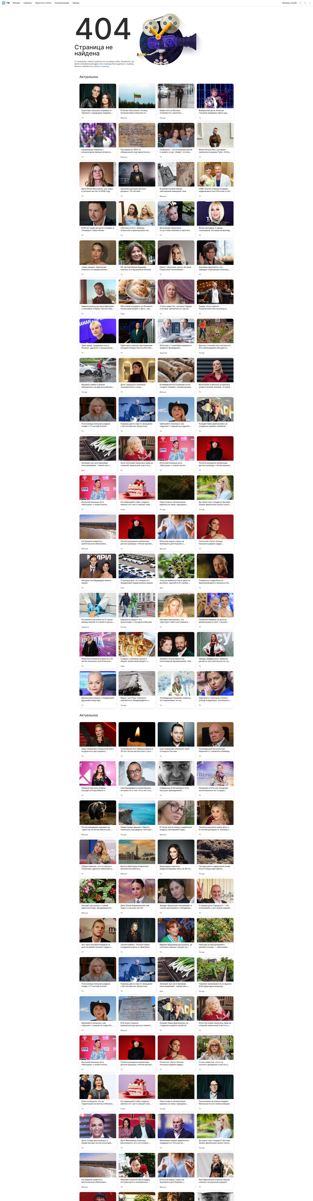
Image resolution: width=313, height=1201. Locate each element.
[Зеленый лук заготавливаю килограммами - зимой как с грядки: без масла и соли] (97, 454)
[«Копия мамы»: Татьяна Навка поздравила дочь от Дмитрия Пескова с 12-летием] (137, 1171)
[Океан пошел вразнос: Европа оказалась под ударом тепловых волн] (137, 1053)
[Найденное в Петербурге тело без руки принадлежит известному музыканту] (176, 1014)
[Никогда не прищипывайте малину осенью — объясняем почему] (215, 1171)
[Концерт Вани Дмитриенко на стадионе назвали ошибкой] (215, 415)
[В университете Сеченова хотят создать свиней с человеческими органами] (176, 376)
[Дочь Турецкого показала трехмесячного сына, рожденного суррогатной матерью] (137, 376)
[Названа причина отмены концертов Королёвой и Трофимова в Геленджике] (97, 1014)
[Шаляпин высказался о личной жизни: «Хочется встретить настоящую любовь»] (215, 728)
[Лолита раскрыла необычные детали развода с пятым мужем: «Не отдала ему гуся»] (215, 454)
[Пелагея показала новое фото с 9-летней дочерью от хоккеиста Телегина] (215, 1053)
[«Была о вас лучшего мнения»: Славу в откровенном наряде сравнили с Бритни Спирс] (215, 924)
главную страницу (101, 66)
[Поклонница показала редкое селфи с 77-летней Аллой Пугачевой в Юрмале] (97, 415)
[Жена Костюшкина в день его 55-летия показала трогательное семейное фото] (97, 650)
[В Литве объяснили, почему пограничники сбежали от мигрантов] (137, 102)
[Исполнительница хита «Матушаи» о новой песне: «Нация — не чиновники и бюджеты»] (176, 454)
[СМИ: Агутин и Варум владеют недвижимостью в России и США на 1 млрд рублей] (215, 180)
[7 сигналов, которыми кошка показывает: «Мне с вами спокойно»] (137, 846)
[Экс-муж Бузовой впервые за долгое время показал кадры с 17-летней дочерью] (97, 1171)
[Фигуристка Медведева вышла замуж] (97, 572)
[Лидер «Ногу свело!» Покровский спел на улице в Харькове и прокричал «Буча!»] (215, 298)
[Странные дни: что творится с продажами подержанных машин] (137, 572)
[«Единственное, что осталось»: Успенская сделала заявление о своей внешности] (97, 1093)
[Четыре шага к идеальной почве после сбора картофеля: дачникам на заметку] (215, 1093)
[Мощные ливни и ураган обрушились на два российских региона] (97, 376)
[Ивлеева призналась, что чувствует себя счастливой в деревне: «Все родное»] (176, 611)
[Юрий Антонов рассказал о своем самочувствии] (176, 728)
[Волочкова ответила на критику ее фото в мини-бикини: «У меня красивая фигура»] (215, 376)
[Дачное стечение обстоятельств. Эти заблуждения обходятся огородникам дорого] (215, 337)
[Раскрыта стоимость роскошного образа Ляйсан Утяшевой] (97, 768)
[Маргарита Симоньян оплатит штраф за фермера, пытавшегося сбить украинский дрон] (215, 689)
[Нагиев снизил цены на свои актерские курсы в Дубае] (137, 768)
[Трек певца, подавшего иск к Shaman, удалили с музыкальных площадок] (97, 337)
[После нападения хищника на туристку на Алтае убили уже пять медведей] (97, 1053)
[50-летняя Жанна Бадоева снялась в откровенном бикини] (137, 258)
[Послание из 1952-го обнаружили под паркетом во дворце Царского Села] (137, 141)
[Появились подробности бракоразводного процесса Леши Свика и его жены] (215, 572)
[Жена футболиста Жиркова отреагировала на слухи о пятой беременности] (97, 728)
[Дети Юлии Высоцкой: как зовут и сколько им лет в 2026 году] (97, 180)
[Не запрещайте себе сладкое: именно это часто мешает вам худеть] (137, 493)
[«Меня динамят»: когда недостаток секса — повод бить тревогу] (176, 846)
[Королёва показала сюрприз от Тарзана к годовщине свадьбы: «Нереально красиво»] (97, 102)
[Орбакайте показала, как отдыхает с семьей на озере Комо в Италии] (176, 415)
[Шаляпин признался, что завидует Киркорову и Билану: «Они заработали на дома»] (215, 258)
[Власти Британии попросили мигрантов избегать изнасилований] (137, 1093)
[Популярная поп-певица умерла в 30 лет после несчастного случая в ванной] (137, 975)
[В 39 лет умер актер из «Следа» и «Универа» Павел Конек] (97, 219)
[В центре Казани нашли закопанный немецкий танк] (176, 180)
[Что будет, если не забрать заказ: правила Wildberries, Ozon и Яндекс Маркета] (176, 807)
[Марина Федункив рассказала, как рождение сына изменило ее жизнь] (215, 807)
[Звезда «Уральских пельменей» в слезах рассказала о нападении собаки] (176, 1132)
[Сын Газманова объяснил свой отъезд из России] (176, 975)
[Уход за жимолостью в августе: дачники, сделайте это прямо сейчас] (176, 572)
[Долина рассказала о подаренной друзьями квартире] (97, 689)
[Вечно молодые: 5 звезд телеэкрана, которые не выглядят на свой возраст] (215, 219)
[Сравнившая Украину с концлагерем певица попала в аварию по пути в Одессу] (97, 141)
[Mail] (3, 3)
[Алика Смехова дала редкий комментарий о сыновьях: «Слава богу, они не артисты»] (176, 924)
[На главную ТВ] (7, 3)
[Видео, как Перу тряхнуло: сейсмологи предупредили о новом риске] (137, 689)
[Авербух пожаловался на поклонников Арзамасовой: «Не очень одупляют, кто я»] (176, 650)
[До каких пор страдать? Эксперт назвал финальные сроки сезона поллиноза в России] (215, 493)
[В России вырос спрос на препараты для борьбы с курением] (176, 533)
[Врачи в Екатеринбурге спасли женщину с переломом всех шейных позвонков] (97, 924)
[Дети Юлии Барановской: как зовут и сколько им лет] (137, 1132)
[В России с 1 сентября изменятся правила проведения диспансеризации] (176, 337)
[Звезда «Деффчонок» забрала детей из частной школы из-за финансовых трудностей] (215, 650)
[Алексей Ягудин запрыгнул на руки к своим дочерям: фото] (215, 768)
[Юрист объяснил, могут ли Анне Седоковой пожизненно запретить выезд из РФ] (176, 258)
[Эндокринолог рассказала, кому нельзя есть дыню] (176, 768)
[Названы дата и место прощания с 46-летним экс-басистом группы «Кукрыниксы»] (137, 415)
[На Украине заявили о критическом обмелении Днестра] (97, 533)
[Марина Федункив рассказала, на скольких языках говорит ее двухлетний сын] (176, 1171)
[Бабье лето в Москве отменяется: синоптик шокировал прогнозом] (176, 102)
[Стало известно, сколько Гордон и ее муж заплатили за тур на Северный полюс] (176, 298)
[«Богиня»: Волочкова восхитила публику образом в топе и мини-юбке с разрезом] (97, 846)
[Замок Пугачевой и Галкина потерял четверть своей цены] (137, 728)
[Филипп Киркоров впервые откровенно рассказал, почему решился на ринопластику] (176, 885)
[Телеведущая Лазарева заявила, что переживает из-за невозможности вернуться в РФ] (176, 689)
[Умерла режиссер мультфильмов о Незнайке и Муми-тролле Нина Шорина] (97, 298)
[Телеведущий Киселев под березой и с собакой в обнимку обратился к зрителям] (215, 975)
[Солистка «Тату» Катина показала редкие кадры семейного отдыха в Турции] (215, 533)
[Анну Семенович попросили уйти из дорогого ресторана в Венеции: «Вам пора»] (97, 975)
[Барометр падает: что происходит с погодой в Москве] (137, 611)
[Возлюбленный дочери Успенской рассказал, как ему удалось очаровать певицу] (97, 885)
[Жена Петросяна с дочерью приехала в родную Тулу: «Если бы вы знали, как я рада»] (215, 141)
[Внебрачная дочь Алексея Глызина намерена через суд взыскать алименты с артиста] (215, 102)
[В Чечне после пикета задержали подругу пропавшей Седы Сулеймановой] (176, 1053)
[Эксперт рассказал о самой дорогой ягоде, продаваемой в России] (97, 1132)
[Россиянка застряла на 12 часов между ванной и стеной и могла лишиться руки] (97, 611)
